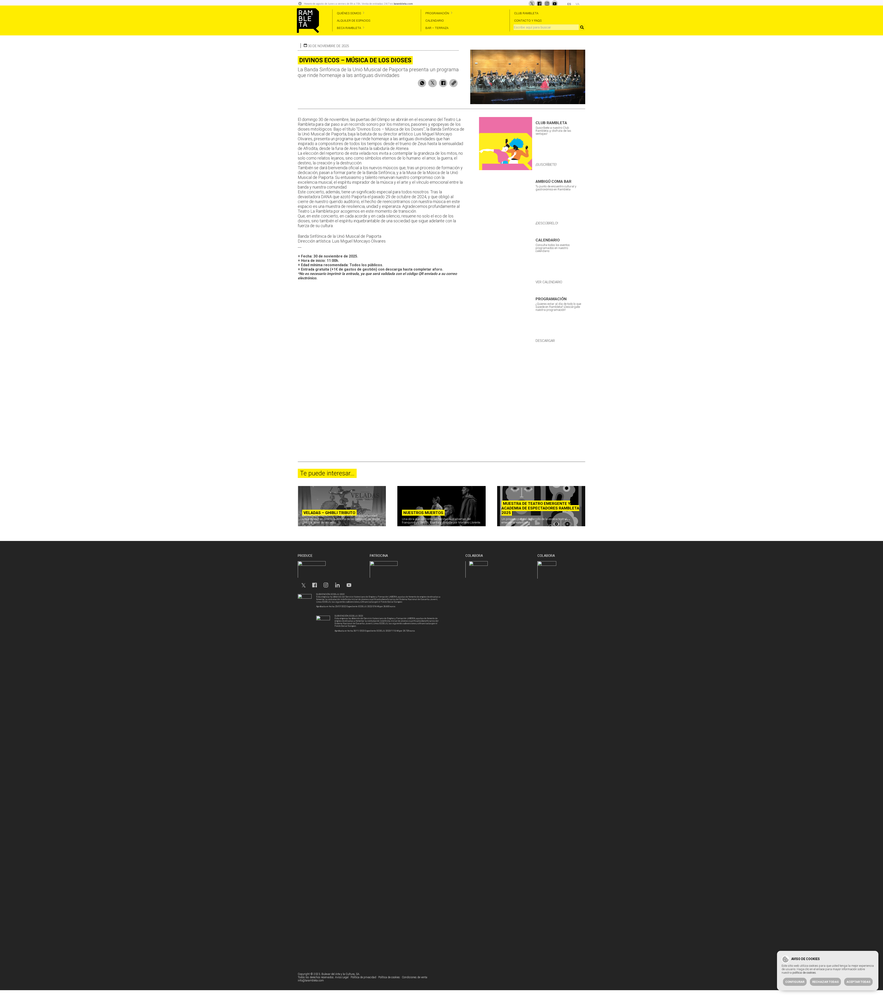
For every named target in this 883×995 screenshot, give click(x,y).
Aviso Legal (342, 977)
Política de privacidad (363, 977)
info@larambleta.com (311, 980)
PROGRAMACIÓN (437, 13)
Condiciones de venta (414, 977)
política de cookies (804, 972)
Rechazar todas (825, 982)
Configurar (794, 982)
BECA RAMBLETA (349, 28)
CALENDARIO (434, 20)
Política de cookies (389, 977)
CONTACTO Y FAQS (528, 20)
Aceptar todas (858, 982)
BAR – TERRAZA (436, 28)
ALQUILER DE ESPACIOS (353, 20)
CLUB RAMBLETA (526, 13)
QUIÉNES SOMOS (349, 13)
